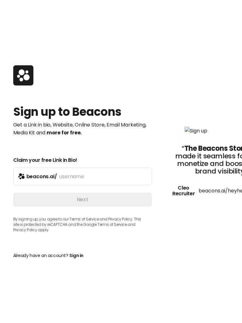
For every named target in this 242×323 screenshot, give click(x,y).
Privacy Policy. (120, 219)
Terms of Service (84, 219)
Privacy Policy (25, 229)
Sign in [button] (76, 255)
